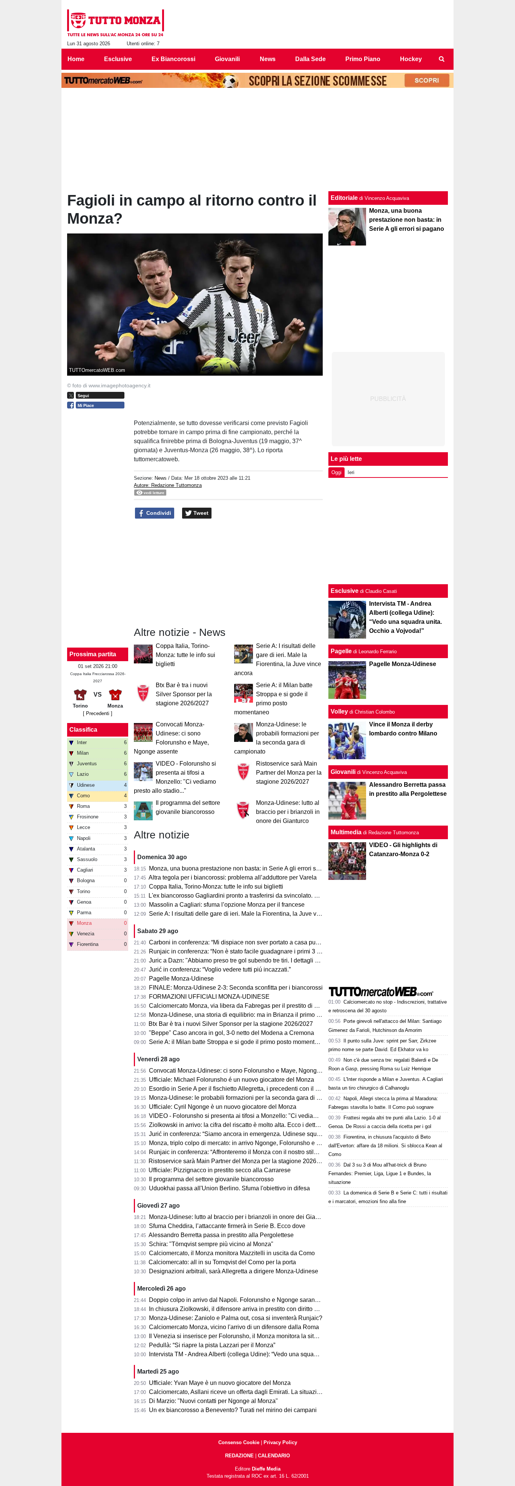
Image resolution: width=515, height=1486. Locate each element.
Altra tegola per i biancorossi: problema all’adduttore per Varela (233, 877)
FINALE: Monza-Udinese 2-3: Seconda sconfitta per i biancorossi (236, 987)
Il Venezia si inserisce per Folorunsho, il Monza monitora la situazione (242, 1336)
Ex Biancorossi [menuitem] (173, 59)
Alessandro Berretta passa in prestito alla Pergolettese (221, 1235)
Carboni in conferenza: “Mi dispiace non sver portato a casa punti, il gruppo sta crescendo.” (270, 942)
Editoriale (344, 198)
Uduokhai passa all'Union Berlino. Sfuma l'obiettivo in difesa (229, 1188)
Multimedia (346, 832)
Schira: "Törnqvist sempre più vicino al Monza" (211, 1244)
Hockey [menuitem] (411, 59)
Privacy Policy (280, 1442)
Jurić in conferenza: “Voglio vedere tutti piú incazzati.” (220, 969)
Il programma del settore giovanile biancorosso (211, 1179)
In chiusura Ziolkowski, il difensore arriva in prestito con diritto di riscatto (244, 1309)
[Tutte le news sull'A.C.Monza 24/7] (115, 23)
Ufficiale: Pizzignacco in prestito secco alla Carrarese (220, 1170)
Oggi (336, 472)
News (161, 478)
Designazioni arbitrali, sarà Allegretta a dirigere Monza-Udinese (233, 1271)
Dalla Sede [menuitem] (310, 59)
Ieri (351, 472)
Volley (339, 711)
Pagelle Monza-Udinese (181, 978)
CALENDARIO (274, 1455)
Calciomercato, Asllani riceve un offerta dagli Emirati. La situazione (238, 1392)
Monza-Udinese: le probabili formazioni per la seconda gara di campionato (248, 1098)
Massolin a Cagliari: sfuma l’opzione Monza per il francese (227, 904)
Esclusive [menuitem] (118, 59)
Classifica (83, 729)
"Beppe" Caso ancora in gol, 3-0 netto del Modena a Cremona (231, 1033)
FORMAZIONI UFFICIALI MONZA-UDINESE (209, 996)
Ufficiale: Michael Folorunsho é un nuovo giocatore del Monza (231, 1079)
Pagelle (341, 651)
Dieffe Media (266, 1469)
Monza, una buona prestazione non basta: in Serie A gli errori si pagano (244, 868)
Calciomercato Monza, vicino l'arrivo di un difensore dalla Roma (234, 1327)
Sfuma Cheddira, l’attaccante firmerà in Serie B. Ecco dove (227, 1226)
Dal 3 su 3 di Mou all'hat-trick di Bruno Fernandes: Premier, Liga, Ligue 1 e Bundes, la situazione (379, 1173)
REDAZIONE (239, 1455)
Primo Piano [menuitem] (362, 59)
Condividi (158, 513)
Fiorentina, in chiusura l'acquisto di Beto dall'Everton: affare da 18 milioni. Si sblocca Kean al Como (385, 1145)
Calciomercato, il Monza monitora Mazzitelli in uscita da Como (232, 1253)
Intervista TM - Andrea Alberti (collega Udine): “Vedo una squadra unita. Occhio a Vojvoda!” (270, 1354)
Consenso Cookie (238, 1442)
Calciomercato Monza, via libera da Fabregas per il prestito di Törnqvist (244, 1005)
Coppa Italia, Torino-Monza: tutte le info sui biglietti (185, 655)
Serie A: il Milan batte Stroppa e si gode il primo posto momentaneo (238, 1042)
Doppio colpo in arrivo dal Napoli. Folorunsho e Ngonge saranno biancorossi (251, 1300)
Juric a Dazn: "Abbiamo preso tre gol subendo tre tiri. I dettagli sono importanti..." (256, 960)
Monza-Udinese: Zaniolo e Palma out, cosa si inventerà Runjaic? (235, 1318)
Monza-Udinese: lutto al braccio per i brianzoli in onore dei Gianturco (288, 812)
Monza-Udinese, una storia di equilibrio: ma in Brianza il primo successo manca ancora (265, 1015)
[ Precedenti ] (97, 713)
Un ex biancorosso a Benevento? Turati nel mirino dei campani (233, 1410)
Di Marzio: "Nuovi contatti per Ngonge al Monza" (213, 1401)
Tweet (200, 513)
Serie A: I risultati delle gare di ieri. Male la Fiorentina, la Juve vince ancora (248, 913)
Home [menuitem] (75, 59)
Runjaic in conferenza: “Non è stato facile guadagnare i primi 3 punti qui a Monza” (257, 951)
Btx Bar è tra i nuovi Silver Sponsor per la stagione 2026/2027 (184, 694)
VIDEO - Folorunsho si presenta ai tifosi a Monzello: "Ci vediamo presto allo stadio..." (262, 1116)
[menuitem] (441, 59)
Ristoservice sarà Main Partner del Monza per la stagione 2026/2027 (289, 772)
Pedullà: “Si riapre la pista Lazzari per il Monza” (212, 1345)
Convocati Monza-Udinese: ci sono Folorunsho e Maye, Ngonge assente (246, 1070)
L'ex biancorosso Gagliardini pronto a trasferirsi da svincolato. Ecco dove (245, 895)
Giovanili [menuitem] (227, 59)
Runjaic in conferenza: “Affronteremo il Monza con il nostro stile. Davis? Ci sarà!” (256, 1152)
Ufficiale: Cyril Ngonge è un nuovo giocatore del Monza (222, 1107)
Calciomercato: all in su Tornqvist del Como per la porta (222, 1262)
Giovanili (343, 772)
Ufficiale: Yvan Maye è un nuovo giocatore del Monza (220, 1383)
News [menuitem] (268, 59)
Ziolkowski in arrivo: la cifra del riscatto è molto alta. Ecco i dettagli (237, 1125)
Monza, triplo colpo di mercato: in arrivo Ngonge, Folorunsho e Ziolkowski (247, 1143)
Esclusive (345, 591)
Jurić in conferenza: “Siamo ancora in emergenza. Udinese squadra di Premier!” (255, 1134)
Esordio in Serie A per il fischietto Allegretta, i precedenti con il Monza (241, 1088)
